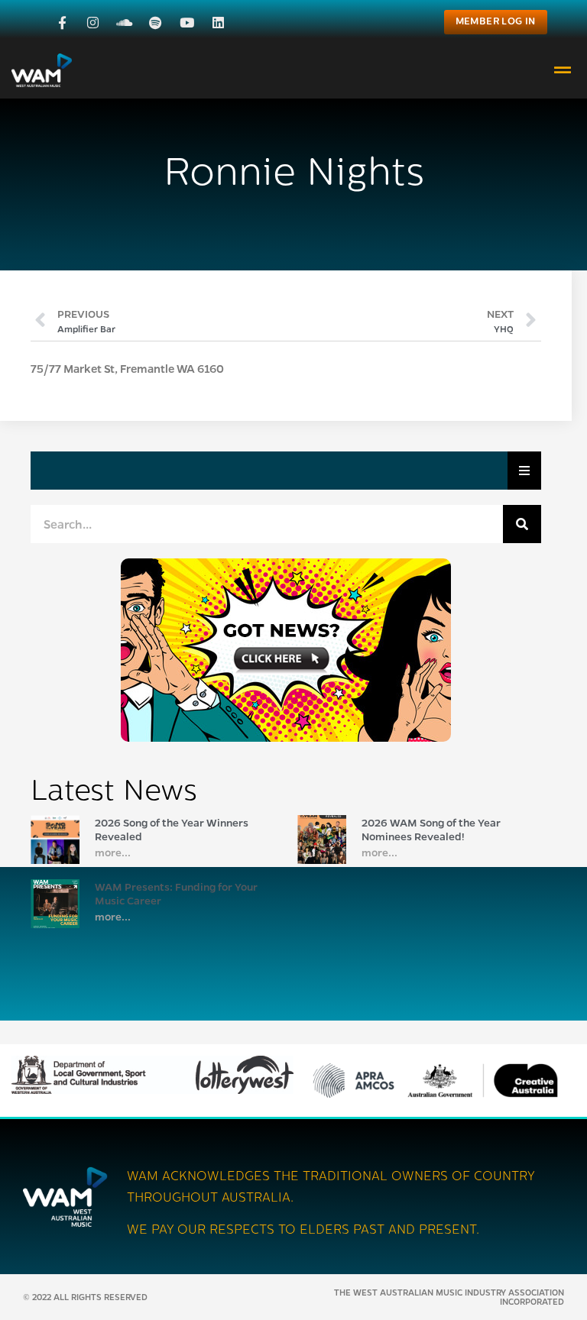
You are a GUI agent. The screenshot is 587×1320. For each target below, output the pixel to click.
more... (113, 852)
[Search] (522, 524)
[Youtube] (187, 22)
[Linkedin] (218, 22)
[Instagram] (93, 22)
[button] (563, 69)
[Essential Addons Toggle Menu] (524, 470)
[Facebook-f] (62, 22)
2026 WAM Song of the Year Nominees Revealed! (431, 829)
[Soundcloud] (124, 22)
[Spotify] (155, 22)
